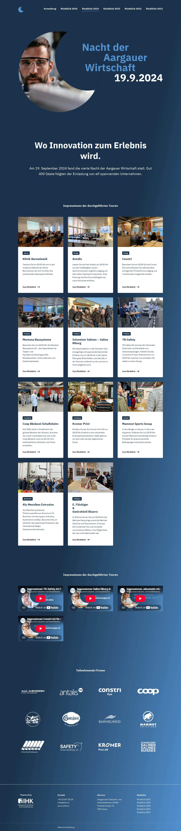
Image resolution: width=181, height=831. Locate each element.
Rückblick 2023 (111, 8)
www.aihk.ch (63, 806)
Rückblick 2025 (69, 8)
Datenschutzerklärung (66, 827)
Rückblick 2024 (90, 8)
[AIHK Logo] (26, 803)
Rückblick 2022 (133, 8)
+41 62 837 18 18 (65, 799)
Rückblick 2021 (154, 8)
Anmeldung (50, 8)
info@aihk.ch (63, 802)
